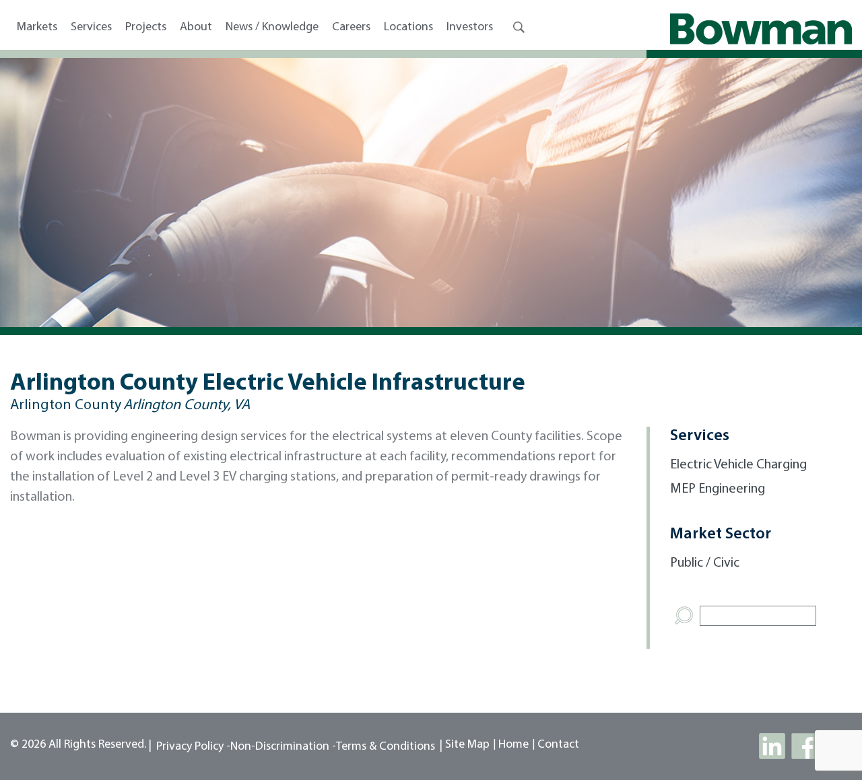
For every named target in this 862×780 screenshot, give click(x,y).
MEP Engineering (717, 489)
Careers (351, 28)
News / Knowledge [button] (272, 28)
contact (558, 745)
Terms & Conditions (385, 747)
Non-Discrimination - (283, 747)
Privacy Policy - (193, 747)
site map (467, 745)
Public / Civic (704, 563)
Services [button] (91, 28)
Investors (469, 28)
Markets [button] (37, 28)
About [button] (196, 28)
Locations (408, 28)
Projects (145, 28)
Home (513, 745)
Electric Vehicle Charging (738, 465)
